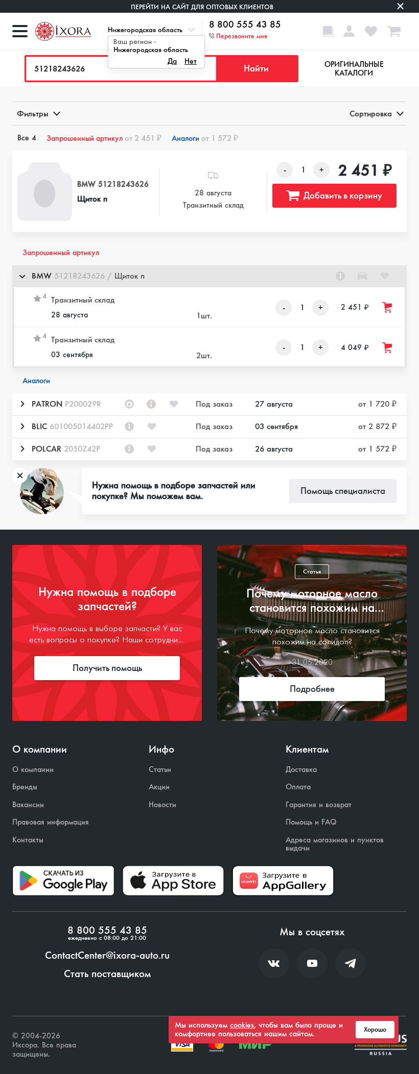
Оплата (298, 787)
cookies (242, 1025)
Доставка (301, 769)
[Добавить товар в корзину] (387, 307)
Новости (162, 805)
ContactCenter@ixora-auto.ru (107, 956)
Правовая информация (50, 822)
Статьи (160, 769)
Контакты (27, 840)
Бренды (24, 787)
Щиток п (92, 199)
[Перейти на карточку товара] (44, 191)
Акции (159, 787)
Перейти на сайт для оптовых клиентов (202, 7)
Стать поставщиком (107, 974)
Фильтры (33, 113)
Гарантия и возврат (319, 805)
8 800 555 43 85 (245, 25)
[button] (209, 276)
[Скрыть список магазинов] (22, 276)
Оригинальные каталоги (354, 68)
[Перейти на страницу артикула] (340, 276)
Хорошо (375, 1029)
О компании (33, 769)
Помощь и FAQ (311, 822)
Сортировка (371, 113)
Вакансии (28, 805)
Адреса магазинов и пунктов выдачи (335, 844)
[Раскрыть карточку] (22, 404)
